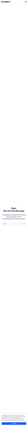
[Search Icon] (14, 224)
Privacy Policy (22, 420)
